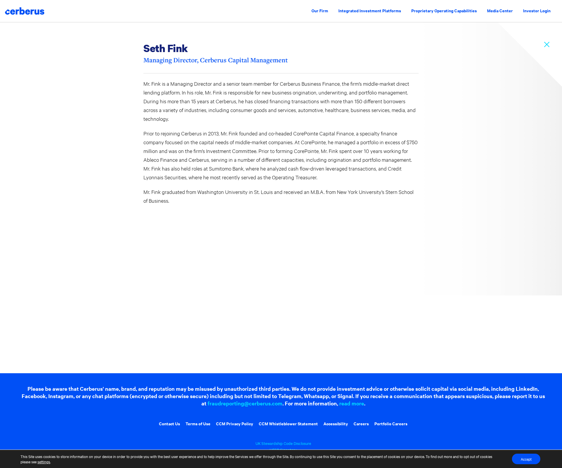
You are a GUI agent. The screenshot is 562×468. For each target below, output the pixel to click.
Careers (361, 423)
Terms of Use (198, 423)
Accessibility (335, 423)
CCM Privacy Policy (234, 423)
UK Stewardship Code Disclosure (283, 443)
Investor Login (537, 10)
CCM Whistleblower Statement (288, 423)
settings (43, 461)
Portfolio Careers (390, 423)
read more (351, 403)
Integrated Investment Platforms (369, 10)
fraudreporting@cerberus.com (245, 403)
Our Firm (319, 10)
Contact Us (169, 423)
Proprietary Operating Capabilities (444, 10)
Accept (526, 459)
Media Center (500, 10)
